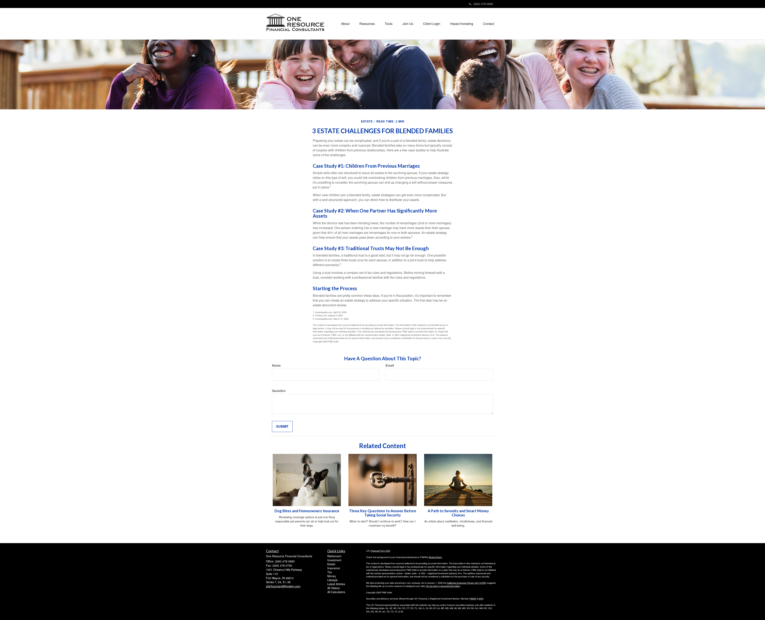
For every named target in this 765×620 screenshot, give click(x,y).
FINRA (472, 598)
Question (279, 391)
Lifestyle (332, 580)
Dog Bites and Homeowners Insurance (307, 511)
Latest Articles (336, 584)
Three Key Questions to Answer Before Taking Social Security (382, 513)
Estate (331, 564)
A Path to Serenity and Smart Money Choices (458, 513)
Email (389, 365)
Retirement (334, 556)
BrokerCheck (435, 557)
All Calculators (336, 592)
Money (331, 576)
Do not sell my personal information (443, 586)
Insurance (333, 568)
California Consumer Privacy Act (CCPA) (466, 582)
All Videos (333, 588)
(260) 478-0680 (483, 4)
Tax (329, 572)
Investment (334, 560)
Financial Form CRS (380, 550)
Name (276, 365)
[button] (345, 23)
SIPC (481, 598)
